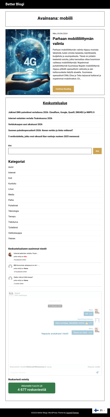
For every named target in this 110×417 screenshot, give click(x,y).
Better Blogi (15, 4)
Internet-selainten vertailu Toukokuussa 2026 (30, 118)
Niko (25, 256)
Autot (10, 167)
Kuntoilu (12, 183)
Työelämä (13, 227)
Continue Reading (63, 89)
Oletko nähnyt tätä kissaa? (23, 277)
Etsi (10, 146)
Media (11, 194)
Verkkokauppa (15, 233)
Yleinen (11, 238)
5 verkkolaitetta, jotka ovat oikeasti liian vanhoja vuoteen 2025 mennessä (43, 136)
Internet (11, 172)
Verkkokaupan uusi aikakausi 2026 (25, 124)
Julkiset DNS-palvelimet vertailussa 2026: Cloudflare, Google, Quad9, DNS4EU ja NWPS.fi (51, 112)
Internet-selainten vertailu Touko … (26, 253)
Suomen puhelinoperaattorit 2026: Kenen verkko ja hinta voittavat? (40, 130)
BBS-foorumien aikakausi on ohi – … (27, 265)
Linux (11, 189)
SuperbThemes (72, 413)
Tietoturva (13, 222)
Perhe (11, 200)
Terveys (12, 216)
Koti (10, 178)
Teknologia (13, 211)
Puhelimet (13, 205)
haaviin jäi (32, 389)
